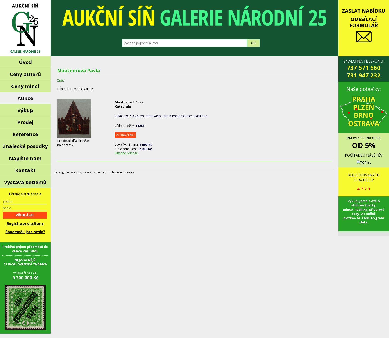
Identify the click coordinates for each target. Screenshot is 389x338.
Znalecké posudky (25, 146)
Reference (25, 134)
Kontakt (25, 170)
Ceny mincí (25, 86)
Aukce (25, 98)
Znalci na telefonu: (363, 69)
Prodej (25, 122)
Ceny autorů (25, 74)
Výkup (25, 110)
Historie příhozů (126, 153)
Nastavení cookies (122, 172)
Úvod (25, 62)
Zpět (60, 80)
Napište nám (25, 158)
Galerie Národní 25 (25, 28)
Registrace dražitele (25, 223)
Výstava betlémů (25, 182)
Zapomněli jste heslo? (25, 231)
